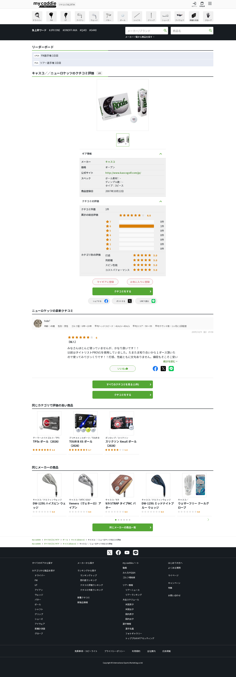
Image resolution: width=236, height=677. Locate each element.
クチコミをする (122, 291)
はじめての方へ (175, 562)
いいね (121, 368)
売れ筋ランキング (88, 580)
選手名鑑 (129, 628)
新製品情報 (82, 602)
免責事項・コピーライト (86, 651)
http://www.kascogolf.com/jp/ (123, 172)
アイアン (39, 589)
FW (36, 580)
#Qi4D (83, 30)
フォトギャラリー (133, 633)
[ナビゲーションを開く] (209, 4)
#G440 (93, 30)
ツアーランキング (133, 594)
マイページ (173, 575)
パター (38, 599)
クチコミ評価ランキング (91, 584)
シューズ (39, 618)
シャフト (39, 609)
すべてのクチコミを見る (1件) (122, 384)
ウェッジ (39, 594)
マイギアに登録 (105, 282)
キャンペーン (174, 582)
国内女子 (129, 618)
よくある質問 (174, 567)
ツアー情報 (128, 584)
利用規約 (136, 651)
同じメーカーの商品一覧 (122, 527)
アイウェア (40, 623)
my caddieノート (131, 562)
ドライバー (40, 575)
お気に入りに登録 (140, 282)
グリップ (39, 614)
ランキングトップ (88, 575)
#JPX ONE (54, 30)
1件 (99, 73)
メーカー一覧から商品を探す (138, 36)
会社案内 (151, 651)
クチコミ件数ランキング (91, 589)
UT (36, 584)
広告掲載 (166, 651)
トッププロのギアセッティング (139, 638)
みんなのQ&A (129, 572)
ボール (38, 604)
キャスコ (110, 161)
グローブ (39, 633)
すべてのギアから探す (42, 562)
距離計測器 (40, 628)
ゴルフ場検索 (129, 577)
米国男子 (129, 604)
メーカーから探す (85, 562)
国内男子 (129, 614)
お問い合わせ (174, 595)
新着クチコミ (83, 597)
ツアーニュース (132, 589)
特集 (170, 587)
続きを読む (169, 361)
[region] (122, 16)
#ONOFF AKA (70, 30)
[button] (208, 519)
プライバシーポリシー (114, 651)
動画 (125, 567)
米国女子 (129, 609)
